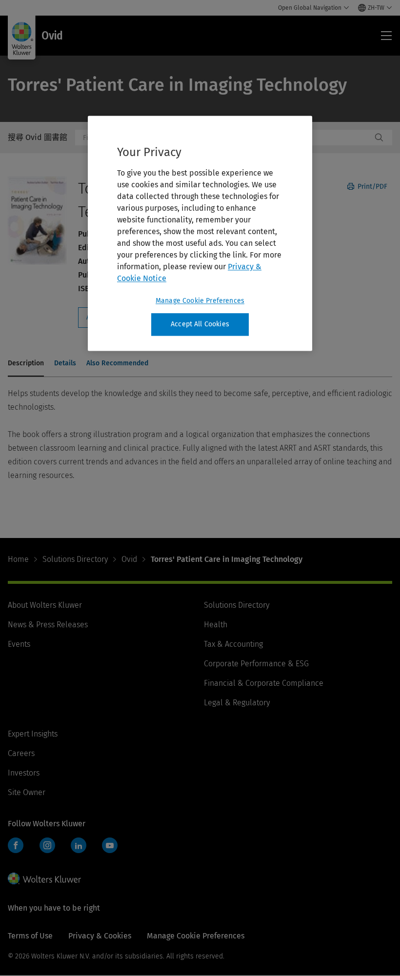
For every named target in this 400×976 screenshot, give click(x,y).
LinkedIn (78, 845)
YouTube (110, 845)
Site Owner (26, 792)
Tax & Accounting (233, 644)
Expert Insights (33, 733)
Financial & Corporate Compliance (263, 683)
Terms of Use (30, 935)
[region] (200, 233)
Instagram (47, 845)
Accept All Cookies (200, 324)
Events (19, 644)
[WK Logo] (44, 878)
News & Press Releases (48, 624)
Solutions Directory (75, 559)
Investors (24, 772)
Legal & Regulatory (237, 702)
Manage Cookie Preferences (200, 301)
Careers (21, 753)
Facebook (15, 845)
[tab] (26, 364)
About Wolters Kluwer (45, 605)
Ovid (129, 559)
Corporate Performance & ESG (256, 663)
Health (215, 624)
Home (18, 559)
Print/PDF (371, 186)
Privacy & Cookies (99, 935)
